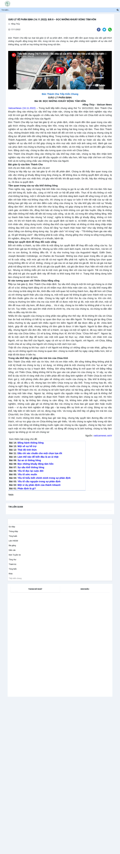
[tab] (35, 589)
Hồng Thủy (15, 24)
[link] (11, 526)
